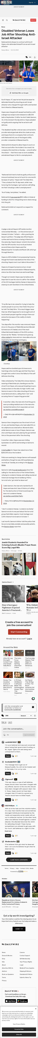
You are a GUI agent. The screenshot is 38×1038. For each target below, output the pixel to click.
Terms (4, 977)
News (4, 952)
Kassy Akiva (5, 50)
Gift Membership (25, 958)
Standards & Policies (26, 974)
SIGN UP (33, 20)
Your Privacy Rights (26, 962)
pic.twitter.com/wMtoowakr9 (13, 410)
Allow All (19, 1034)
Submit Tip (19, 929)
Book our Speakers (8, 974)
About (4, 965)
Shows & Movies (7, 955)
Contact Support (25, 955)
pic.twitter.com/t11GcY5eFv (13, 496)
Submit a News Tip (25, 977)
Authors (4, 971)
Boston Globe (9, 527)
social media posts (19, 470)
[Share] (35, 57)
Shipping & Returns (25, 971)
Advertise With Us (7, 968)
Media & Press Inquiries (27, 968)
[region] (19, 1022)
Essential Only (19, 1029)
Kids (3, 962)
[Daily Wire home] (19, 20)
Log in (29, 639)
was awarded (15, 197)
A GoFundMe (6, 450)
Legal (21, 965)
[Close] (36, 1009)
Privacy (4, 980)
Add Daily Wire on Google (20, 93)
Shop (3, 958)
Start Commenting (19, 632)
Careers (22, 952)
